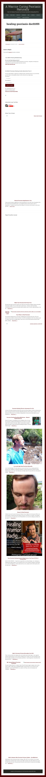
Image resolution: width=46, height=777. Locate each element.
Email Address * (8, 80)
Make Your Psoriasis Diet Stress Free (23, 302)
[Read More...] (10, 308)
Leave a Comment (21, 44)
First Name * (7, 76)
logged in (10, 52)
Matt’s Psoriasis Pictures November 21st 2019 (23, 653)
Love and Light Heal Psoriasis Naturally (23, 466)
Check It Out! (12, 206)
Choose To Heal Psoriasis (23, 512)
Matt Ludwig (34, 771)
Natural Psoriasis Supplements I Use (23, 200)
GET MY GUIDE (10, 85)
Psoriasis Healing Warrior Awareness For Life (23, 408)
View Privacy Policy (25, 771)
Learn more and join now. (10, 64)
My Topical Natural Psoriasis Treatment (14, 663)
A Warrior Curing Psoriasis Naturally (23, 8)
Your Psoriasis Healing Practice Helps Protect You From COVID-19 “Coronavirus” (23, 559)
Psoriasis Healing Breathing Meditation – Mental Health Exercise (18, 418)
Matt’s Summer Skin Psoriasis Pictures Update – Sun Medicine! (23, 757)
